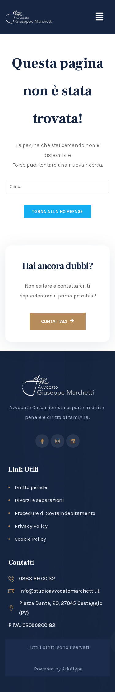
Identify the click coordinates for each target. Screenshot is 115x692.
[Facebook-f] (42, 441)
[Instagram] (57, 441)
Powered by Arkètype (58, 669)
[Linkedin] (73, 441)
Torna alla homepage (57, 211)
